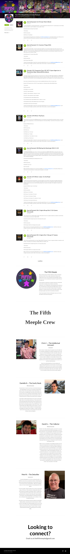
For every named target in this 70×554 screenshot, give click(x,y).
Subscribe (11, 1)
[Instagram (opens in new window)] (65, 550)
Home (6, 1)
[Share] (31, 40)
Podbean (11, 551)
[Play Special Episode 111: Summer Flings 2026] (25, 45)
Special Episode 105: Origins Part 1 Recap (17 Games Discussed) (42, 235)
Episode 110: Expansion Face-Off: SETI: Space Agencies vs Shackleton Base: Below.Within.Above (44, 71)
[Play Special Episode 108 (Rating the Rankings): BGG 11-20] (25, 149)
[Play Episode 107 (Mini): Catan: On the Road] (25, 177)
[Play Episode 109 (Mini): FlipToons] (25, 116)
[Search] (64, 1)
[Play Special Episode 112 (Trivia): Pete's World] (25, 22)
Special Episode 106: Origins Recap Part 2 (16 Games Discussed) (42, 211)
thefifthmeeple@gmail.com (45, 36)
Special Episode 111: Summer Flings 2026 (39, 45)
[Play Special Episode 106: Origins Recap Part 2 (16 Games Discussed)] (25, 211)
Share (7, 24)
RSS (12, 24)
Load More (40, 261)
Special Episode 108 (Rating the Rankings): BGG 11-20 (43, 148)
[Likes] (24, 40)
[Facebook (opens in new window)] (63, 550)
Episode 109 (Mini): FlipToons (35, 115)
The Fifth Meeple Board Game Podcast (27, 15)
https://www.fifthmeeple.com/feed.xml (22, 16)
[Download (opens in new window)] (27, 40)
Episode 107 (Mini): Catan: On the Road (38, 177)
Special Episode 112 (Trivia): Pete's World (39, 22)
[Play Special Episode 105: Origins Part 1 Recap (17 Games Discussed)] (25, 235)
